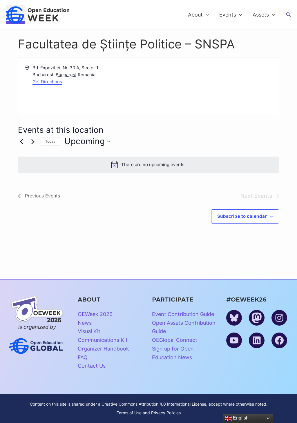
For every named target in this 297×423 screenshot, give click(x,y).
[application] (206, 14)
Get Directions (47, 81)
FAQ (83, 357)
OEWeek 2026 (95, 314)
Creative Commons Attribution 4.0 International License (154, 404)
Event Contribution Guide (183, 314)
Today (50, 141)
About (195, 15)
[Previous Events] (21, 141)
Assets (261, 15)
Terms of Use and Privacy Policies (149, 412)
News (85, 323)
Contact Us (92, 366)
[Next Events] (32, 141)
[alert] (148, 165)
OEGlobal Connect (174, 340)
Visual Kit (89, 331)
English (240, 417)
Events (227, 15)
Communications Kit (103, 340)
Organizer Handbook (103, 349)
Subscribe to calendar (242, 216)
